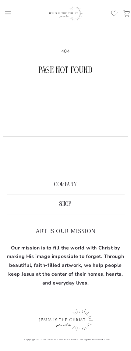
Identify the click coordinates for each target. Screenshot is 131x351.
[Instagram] (65, 160)
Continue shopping (65, 93)
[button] (7, 13)
